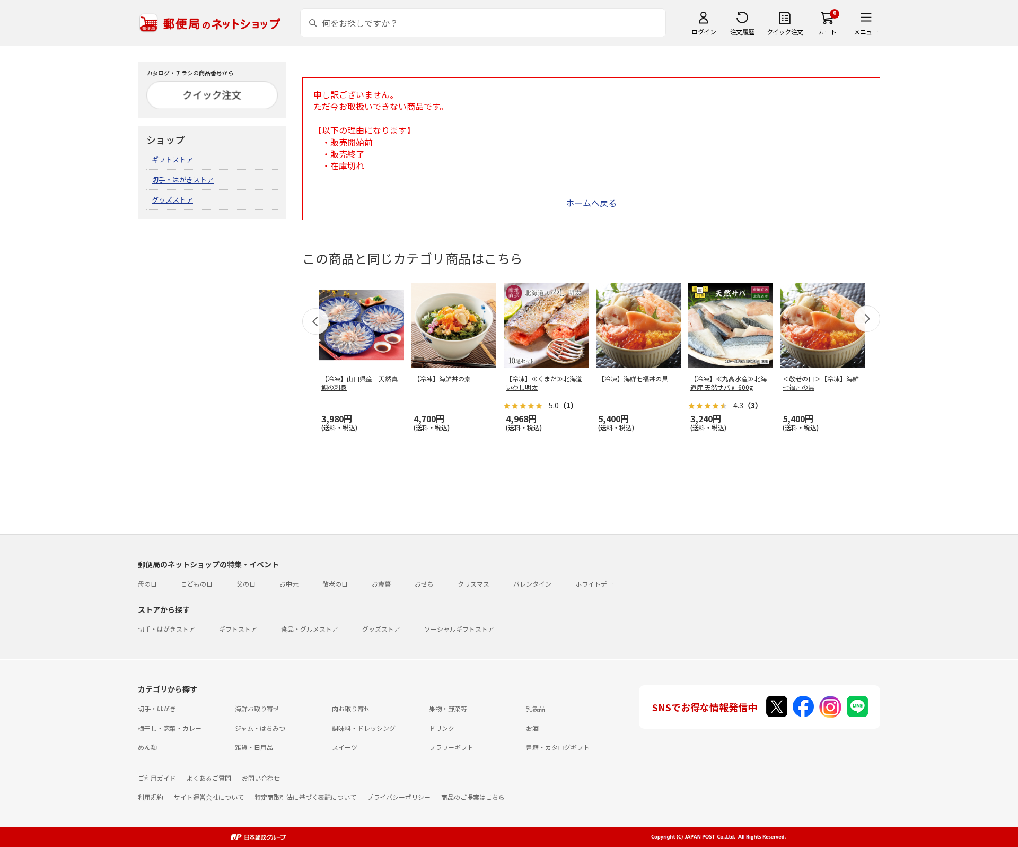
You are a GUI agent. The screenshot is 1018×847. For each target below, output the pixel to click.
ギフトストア (172, 159)
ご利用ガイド (157, 777)
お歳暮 (381, 583)
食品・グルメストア (309, 628)
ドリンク (441, 727)
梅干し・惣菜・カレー (169, 727)
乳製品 (535, 708)
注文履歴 (742, 31)
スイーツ (344, 747)
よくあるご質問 (209, 777)
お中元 (289, 583)
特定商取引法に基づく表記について (305, 796)
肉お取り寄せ (351, 708)
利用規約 (150, 796)
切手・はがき (157, 708)
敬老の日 (335, 583)
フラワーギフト (451, 747)
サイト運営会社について (209, 796)
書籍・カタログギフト (558, 747)
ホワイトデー (594, 583)
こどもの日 (197, 583)
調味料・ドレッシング (364, 727)
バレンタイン (532, 583)
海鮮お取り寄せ (257, 708)
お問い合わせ (261, 777)
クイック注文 (785, 31)
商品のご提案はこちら (473, 796)
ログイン (703, 31)
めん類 (147, 747)
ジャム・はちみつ (260, 727)
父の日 (246, 583)
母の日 (147, 583)
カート (827, 31)
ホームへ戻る (591, 202)
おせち (424, 583)
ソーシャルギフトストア (459, 628)
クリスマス (473, 583)
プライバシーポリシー (399, 796)
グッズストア (172, 200)
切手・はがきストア (183, 179)
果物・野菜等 (448, 708)
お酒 (532, 727)
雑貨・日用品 (254, 747)
